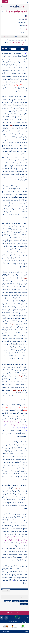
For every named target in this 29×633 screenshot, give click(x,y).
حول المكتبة (22, 22)
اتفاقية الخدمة (16, 612)
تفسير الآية (24, 601)
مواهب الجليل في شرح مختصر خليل (16, 37)
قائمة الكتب (22, 25)
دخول (4, 1)
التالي (4, 591)
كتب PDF (22, 16)
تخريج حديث (24, 604)
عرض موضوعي (21, 28)
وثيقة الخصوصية (24, 612)
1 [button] (23, 48)
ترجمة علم (15, 601)
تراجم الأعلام (21, 32)
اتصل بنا (10, 612)
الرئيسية (24, 37)
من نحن (4, 612)
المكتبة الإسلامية (15, 11)
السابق (8, 591)
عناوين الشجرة (7, 601)
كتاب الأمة (21, 19)
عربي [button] (24, 2)
